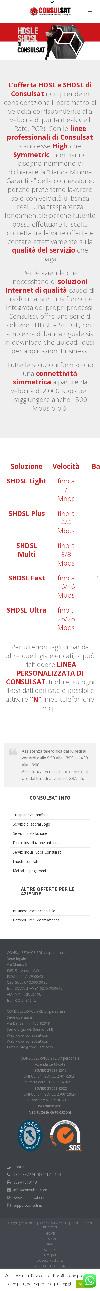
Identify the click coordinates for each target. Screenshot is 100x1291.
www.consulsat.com (30, 1197)
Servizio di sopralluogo (31, 824)
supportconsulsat (27, 1205)
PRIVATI (50, 1244)
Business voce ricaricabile (34, 910)
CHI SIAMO (50, 1239)
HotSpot (50, 1255)
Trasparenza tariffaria (30, 814)
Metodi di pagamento (31, 870)
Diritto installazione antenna (36, 842)
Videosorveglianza (50, 1261)
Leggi (66, 1283)
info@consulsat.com (30, 1190)
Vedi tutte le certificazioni (50, 1112)
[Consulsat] (50, 11)
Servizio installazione (30, 833)
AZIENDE (50, 1250)
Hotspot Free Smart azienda (36, 920)
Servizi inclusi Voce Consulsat (37, 852)
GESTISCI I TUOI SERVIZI (50, 1266)
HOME (50, 1234)
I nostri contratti (26, 861)
